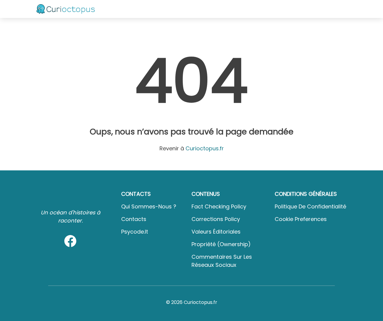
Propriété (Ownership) (221, 244)
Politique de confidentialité (310, 206)
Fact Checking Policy (219, 206)
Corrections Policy (216, 219)
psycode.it (134, 231)
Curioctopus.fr (205, 148)
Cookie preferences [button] (301, 219)
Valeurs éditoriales (216, 231)
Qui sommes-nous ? (148, 206)
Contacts (133, 219)
